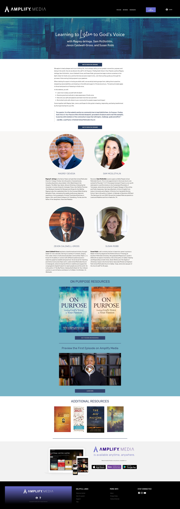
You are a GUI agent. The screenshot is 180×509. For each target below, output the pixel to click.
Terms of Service (114, 499)
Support (78, 499)
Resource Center (80, 493)
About (111, 493)
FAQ (77, 502)
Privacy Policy (114, 496)
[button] (151, 9)
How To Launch (80, 496)
